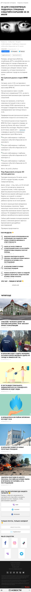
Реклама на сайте (15, 566)
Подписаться (16, 532)
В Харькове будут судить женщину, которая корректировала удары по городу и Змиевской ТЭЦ (15, 355)
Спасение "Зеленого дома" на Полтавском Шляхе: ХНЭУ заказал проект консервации (15, 323)
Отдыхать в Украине (22, 2)
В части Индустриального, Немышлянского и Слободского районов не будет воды (14, 387)
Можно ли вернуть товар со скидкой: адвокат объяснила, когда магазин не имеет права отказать (17, 274)
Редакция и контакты (15, 564)
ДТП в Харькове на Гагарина (8, 2)
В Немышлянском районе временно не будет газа (15, 418)
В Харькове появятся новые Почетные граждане (12, 448)
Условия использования (15, 562)
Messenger (17, 514)
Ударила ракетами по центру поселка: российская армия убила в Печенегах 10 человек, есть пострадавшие (15, 480)
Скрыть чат (15, 285)
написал (22, 130)
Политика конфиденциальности (15, 568)
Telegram (16, 509)
